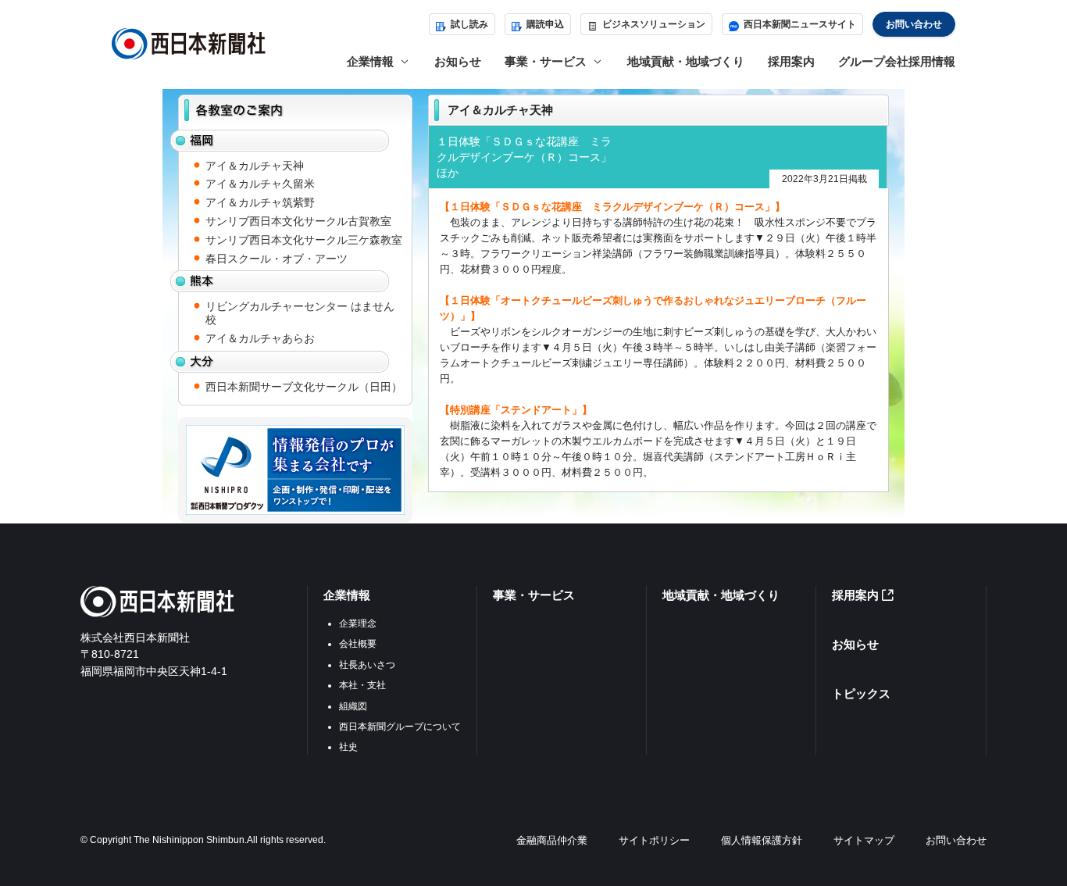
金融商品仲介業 (551, 840)
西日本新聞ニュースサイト (800, 24)
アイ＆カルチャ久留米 (260, 183)
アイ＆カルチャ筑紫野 (260, 202)
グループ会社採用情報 (896, 61)
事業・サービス (534, 595)
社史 (348, 746)
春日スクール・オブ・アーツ (276, 258)
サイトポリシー (654, 840)
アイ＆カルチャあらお (260, 338)
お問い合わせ (914, 24)
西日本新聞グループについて (400, 726)
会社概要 (357, 643)
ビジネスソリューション (653, 24)
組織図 (353, 706)
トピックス (861, 693)
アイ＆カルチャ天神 (254, 165)
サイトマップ (863, 840)
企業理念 (357, 623)
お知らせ (457, 61)
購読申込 (545, 24)
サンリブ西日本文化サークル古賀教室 (298, 221)
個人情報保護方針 (761, 840)
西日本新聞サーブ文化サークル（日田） (303, 386)
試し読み (469, 24)
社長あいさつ (367, 664)
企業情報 (346, 595)
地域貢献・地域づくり (685, 61)
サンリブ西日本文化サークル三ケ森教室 (303, 240)
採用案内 (791, 61)
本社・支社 (362, 685)
